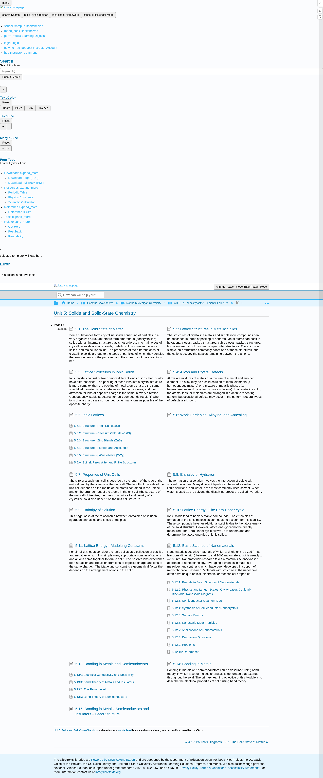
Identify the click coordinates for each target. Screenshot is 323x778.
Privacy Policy (189, 768)
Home (70, 303)
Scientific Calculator (21, 202)
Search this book (10, 65)
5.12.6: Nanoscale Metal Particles (194, 622)
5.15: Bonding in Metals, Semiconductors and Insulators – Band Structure (112, 711)
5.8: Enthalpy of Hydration (194, 474)
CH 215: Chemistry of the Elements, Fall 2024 (201, 303)
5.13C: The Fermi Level (90, 689)
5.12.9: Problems (183, 644)
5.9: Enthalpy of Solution (95, 510)
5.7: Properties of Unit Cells (97, 474)
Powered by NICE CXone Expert (113, 759)
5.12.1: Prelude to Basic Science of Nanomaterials (205, 582)
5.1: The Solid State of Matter (99, 329)
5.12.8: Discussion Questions (191, 637)
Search (60, 295)
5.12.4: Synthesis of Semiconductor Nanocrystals (205, 608)
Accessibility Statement (243, 768)
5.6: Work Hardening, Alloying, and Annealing (210, 415)
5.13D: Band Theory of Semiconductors (100, 696)
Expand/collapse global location (267, 302)
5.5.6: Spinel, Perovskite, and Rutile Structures (105, 462)
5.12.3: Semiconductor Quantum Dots (197, 600)
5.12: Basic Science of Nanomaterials (203, 545)
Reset (5, 102)
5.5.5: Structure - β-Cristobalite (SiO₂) (99, 455)
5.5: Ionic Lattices (89, 415)
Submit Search (11, 77)
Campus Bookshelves (100, 303)
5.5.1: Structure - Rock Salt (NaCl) (97, 425)
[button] (15, 231)
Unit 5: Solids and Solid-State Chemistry (76, 730)
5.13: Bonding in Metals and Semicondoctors (111, 664)
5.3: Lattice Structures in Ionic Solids (104, 372)
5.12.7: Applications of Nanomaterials (197, 630)
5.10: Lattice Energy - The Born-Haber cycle (208, 510)
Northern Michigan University (144, 303)
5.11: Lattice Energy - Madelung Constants (109, 545)
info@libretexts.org (108, 772)
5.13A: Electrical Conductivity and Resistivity (104, 674)
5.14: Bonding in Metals (192, 664)
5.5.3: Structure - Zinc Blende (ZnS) (98, 440)
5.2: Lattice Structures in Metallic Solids (205, 329)
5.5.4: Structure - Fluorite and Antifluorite (101, 448)
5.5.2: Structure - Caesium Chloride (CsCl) (102, 433)
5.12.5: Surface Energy (187, 615)
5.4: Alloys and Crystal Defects (198, 372)
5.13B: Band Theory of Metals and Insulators (104, 682)
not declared (125, 730)
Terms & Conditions (213, 768)
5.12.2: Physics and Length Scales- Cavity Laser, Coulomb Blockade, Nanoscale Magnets (211, 592)
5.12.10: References (185, 652)
